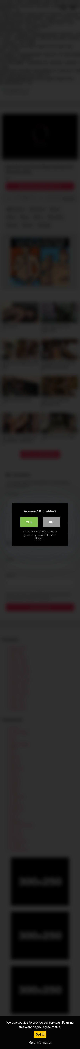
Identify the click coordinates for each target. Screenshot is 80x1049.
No (51, 522)
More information (40, 1043)
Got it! (40, 1034)
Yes (29, 522)
